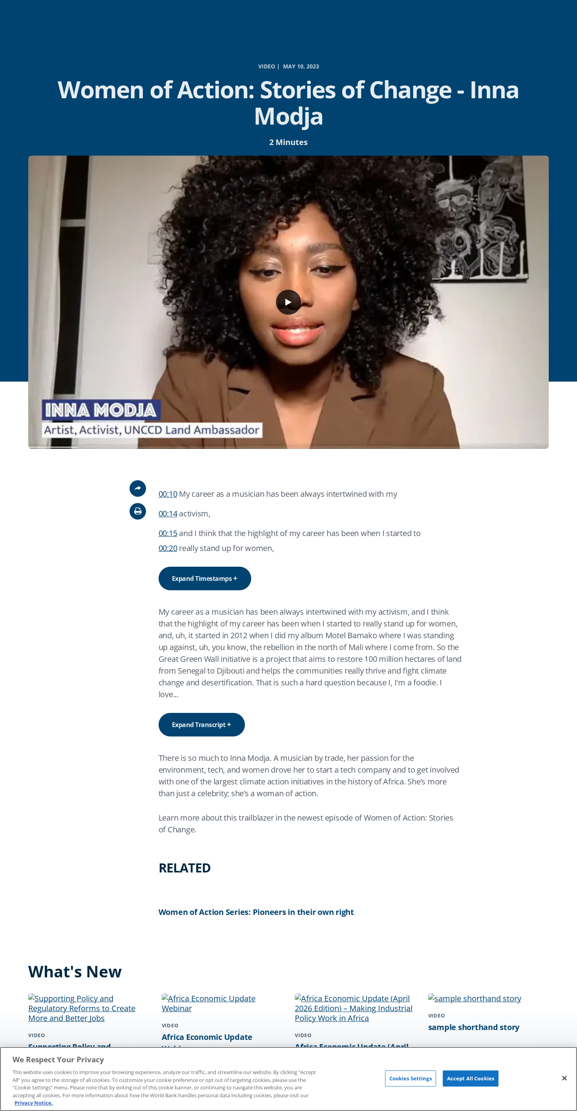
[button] (138, 511)
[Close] (564, 1078)
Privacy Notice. (34, 1102)
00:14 (168, 513)
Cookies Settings (410, 1078)
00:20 (168, 548)
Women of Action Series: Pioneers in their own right (256, 912)
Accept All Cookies (470, 1078)
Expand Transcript (199, 724)
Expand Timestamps (202, 578)
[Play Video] (288, 302)
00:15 (168, 533)
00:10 (168, 493)
